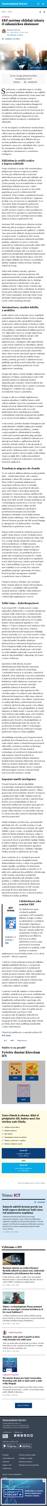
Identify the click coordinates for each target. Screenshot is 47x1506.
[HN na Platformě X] (15, 1435)
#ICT (5, 1040)
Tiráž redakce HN (8, 1458)
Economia (6, 1462)
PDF (7, 943)
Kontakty (6, 1455)
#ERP (12, 1040)
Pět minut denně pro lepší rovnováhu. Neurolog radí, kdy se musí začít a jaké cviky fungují (22, 1381)
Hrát (15, 1078)
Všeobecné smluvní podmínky (29, 1465)
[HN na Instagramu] (22, 1435)
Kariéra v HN (7, 1465)
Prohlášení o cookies (25, 1458)
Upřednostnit (32, 82)
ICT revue (6, 1035)
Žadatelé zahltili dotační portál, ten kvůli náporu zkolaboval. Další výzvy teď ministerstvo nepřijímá (23, 1210)
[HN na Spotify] (28, 1435)
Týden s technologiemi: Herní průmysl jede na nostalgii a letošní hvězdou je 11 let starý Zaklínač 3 (23, 1309)
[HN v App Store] (25, 1446)
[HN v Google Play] (10, 1446)
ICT (17, 1195)
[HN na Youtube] (31, 1435)
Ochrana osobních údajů (27, 1455)
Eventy (5, 1478)
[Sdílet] (40, 12)
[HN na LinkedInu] (25, 1435)
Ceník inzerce (7, 1468)
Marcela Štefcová (13, 30)
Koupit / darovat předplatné (12, 1474)
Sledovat (17, 82)
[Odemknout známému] (44, 12)
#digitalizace (22, 1040)
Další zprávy (23, 1405)
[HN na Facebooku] (18, 1435)
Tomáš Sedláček (15, 1332)
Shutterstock (38, 68)
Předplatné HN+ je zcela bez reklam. (34, 1183)
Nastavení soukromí (25, 1462)
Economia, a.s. (16, 1423)
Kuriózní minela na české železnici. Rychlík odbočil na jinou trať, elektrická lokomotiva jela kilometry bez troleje (23, 1270)
